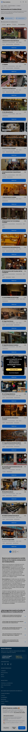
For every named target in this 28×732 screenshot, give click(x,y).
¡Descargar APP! (14, 369)
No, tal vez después (14, 372)
